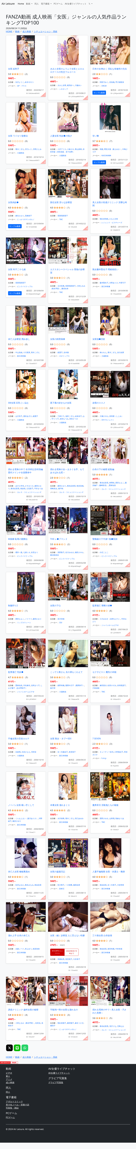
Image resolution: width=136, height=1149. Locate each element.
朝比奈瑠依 (104, 219)
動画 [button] (28, 3)
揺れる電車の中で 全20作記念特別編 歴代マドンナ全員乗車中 (25, 471)
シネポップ (63, 89)
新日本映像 (105, 286)
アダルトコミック (14, 1101)
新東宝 (61, 888)
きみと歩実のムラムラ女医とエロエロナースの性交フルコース (67, 70)
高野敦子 (61, 552)
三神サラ (61, 416)
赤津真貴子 (121, 685)
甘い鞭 (95, 135)
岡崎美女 (53, 488)
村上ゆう (28, 949)
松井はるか (19, 885)
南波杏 (23, 488)
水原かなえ (26, 752)
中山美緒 (18, 352)
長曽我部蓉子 (63, 215)
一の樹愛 (68, 885)
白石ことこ (104, 552)
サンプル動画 (99, 92)
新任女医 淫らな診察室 (61, 202)
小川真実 (26, 352)
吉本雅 (66, 352)
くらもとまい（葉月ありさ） (26, 818)
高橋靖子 (28, 215)
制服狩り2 (13, 605)
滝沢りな (112, 1026)
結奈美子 (78, 416)
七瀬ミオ (26, 552)
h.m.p (103, 758)
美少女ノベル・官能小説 (17, 1104)
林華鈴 (111, 482)
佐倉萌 (18, 752)
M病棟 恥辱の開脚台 (18, 539)
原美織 (111, 82)
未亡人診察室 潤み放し (19, 339)
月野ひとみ (37, 149)
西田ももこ (119, 482)
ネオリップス (64, 356)
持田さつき (73, 419)
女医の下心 (55, 605)
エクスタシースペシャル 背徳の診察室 (67, 271)
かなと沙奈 (113, 219)
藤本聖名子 (104, 283)
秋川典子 (61, 885)
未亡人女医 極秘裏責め (19, 871)
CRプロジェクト (107, 420)
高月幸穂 (61, 619)
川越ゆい (78, 85)
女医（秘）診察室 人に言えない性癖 (67, 935)
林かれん (103, 352)
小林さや (70, 149)
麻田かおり (62, 486)
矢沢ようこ (19, 82)
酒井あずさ (27, 416)
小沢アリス (62, 149)
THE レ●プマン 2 (58, 539)
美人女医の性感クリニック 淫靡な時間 (109, 204)
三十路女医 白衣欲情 (102, 935)
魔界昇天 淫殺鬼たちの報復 (105, 805)
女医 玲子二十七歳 (17, 269)
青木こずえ (19, 149)
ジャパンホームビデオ (110, 625)
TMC (61, 219)
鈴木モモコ (29, 82)
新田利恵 (111, 949)
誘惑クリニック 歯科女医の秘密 (23, 1009)
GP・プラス (21, 86)
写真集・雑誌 (12, 1107)
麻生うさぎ (79, 1023)
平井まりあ (38, 488)
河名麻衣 (26, 685)
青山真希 (78, 149)
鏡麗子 (60, 352)
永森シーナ (19, 949)
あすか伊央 (19, 486)
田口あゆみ (79, 818)
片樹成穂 (95, 688)
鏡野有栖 (61, 685)
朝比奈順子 (62, 1023)
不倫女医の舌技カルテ (18, 738)
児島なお (120, 1026)
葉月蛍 (52, 688)
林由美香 (38, 885)
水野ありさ (113, 283)
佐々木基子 (112, 885)
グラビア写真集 (55, 1082)
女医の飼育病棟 (57, 339)
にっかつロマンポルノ (25, 219)
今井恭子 (76, 959)
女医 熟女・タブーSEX (60, 738)
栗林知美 (112, 485)
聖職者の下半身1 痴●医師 (104, 539)
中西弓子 (122, 283)
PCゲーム (58, 3)
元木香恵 (61, 286)
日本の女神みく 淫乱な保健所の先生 (109, 68)
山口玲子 (18, 416)
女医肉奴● (13, 202)
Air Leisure (8, 3)
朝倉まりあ (119, 818)
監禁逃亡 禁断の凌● (102, 605)
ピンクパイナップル (25, 286)
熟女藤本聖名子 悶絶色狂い (105, 269)
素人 (8, 1076)
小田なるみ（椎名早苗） (24, 1023)
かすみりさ (29, 486)
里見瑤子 (72, 752)
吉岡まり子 (35, 685)
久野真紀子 (118, 752)
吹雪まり (34, 552)
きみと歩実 (62, 85)
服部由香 (76, 885)
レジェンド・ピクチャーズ (111, 222)
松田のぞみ (112, 685)
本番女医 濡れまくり (60, 805)
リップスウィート (24, 622)
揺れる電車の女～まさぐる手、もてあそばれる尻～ (67, 471)
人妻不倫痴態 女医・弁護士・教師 (108, 871)
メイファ (28, 619)
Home (21, 3)
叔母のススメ (98, 402)
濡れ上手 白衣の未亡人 (19, 935)
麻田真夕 (103, 685)
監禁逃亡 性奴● (15, 672)
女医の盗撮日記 (57, 871)
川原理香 (120, 885)
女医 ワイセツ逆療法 (18, 135)
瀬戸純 (60, 488)
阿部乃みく (104, 82)
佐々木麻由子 (63, 752)
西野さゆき (104, 818)
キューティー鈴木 (107, 752)
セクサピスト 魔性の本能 (104, 672)
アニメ (9, 1079)
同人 (37, 3)
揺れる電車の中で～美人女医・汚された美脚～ (109, 1011)
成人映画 (10, 1082)
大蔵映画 (20, 153)
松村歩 (38, 1023)
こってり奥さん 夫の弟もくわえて (66, 672)
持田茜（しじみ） (116, 416)
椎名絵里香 (15, 488)
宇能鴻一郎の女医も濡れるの (64, 1009)
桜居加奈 (36, 949)
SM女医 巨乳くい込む (18, 402)
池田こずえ (69, 416)
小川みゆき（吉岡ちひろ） (110, 619)
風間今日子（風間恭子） (74, 685)
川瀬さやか (104, 416)
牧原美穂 (80, 486)
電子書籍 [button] (45, 3)
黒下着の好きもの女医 (60, 402)
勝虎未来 (64, 288)
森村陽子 (70, 1023)
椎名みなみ (29, 885)
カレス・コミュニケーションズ (29, 492)
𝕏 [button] (90, 3)
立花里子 (29, 488)
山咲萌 (111, 818)
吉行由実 (120, 352)
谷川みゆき (69, 552)
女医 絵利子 (13, 68)
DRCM (104, 86)
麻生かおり (19, 215)
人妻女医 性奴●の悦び (61, 135)
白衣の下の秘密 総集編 (103, 469)
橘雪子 (52, 1025)
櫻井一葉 (18, 552)
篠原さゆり (16, 821)
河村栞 (33, 752)
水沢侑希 (61, 818)
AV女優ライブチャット (75, 3)
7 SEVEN (96, 738)
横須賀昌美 (54, 555)
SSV (60, 622)
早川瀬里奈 (119, 82)
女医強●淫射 (98, 339)
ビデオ (9, 1073)
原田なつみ (64, 419)
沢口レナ (28, 149)
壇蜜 (101, 149)
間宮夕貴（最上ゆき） (112, 149)
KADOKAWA (106, 155)
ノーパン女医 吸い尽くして (21, 805)
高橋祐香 (61, 959)
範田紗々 (70, 85)
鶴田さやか (79, 552)
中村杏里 (118, 949)
